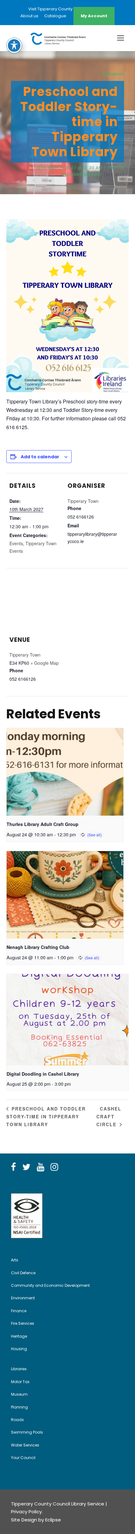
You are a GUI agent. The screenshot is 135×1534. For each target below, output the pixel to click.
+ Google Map (44, 663)
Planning (19, 1407)
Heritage (19, 1336)
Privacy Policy (26, 1511)
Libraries (19, 1369)
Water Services (25, 1445)
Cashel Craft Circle (109, 1116)
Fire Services (22, 1323)
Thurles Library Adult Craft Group (42, 824)
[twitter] (26, 1167)
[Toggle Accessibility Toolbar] (14, 45)
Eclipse (53, 1519)
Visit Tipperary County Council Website (67, 9)
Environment (23, 1298)
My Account (94, 16)
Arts (14, 1260)
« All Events (111, 74)
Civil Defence (23, 1273)
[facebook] (13, 1167)
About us (29, 16)
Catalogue (55, 16)
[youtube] (40, 1167)
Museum (19, 1394)
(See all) (114, 175)
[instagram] (54, 1167)
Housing (19, 1348)
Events (16, 543)
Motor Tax (20, 1381)
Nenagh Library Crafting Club (38, 947)
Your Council (23, 1457)
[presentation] (65, 772)
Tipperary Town (83, 501)
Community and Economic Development (50, 1285)
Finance (18, 1310)
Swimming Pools (27, 1432)
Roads (17, 1419)
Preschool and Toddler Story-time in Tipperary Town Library (46, 1116)
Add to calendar (40, 457)
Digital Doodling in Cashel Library (43, 1074)
